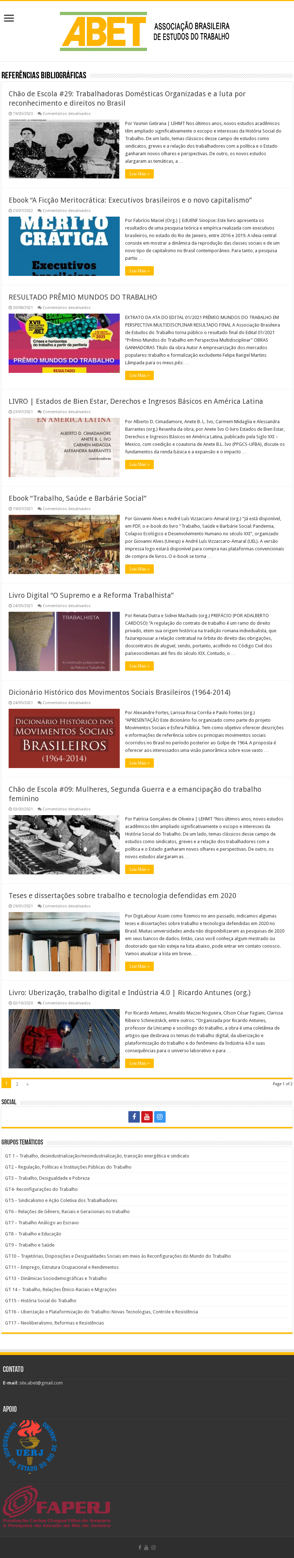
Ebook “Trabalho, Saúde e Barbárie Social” (77, 498)
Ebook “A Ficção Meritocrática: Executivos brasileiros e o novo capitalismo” (130, 200)
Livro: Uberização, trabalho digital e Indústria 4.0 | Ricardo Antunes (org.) (130, 992)
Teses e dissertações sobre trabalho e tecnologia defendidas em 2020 (122, 895)
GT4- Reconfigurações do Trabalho (41, 1189)
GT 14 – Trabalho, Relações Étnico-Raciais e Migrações (61, 1289)
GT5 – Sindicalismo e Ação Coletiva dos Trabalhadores (61, 1200)
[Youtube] (147, 1117)
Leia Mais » (139, 173)
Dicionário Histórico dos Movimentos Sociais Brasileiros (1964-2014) (120, 692)
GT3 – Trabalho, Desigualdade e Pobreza (47, 1178)
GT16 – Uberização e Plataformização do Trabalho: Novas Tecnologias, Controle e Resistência (101, 1311)
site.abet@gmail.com (40, 1383)
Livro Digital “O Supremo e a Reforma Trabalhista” (91, 595)
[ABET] (147, 29)
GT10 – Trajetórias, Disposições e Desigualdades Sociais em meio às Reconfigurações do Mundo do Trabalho (118, 1256)
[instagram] (160, 1117)
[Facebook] (134, 1117)
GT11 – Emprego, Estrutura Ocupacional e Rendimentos (62, 1267)
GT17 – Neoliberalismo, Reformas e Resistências (54, 1323)
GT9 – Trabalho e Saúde (29, 1245)
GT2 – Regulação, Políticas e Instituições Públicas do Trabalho (68, 1167)
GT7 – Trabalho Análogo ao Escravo (42, 1222)
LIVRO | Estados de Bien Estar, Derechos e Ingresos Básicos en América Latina (136, 401)
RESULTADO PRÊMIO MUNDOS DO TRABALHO (83, 297)
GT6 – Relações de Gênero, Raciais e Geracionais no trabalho (67, 1211)
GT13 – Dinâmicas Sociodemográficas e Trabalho (56, 1278)
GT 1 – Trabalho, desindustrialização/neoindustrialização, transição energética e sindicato (97, 1156)
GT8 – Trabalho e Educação (33, 1233)
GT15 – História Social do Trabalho (40, 1300)
